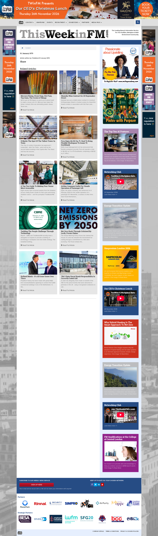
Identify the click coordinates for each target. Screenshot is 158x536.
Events (50, 22)
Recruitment (60, 22)
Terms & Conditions (112, 531)
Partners (85, 22)
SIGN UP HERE (36, 485)
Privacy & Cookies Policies (129, 531)
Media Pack (96, 22)
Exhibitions (73, 22)
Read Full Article (28, 110)
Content (29, 22)
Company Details (98, 531)
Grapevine (40, 22)
